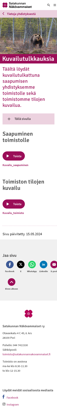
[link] (21, 5)
